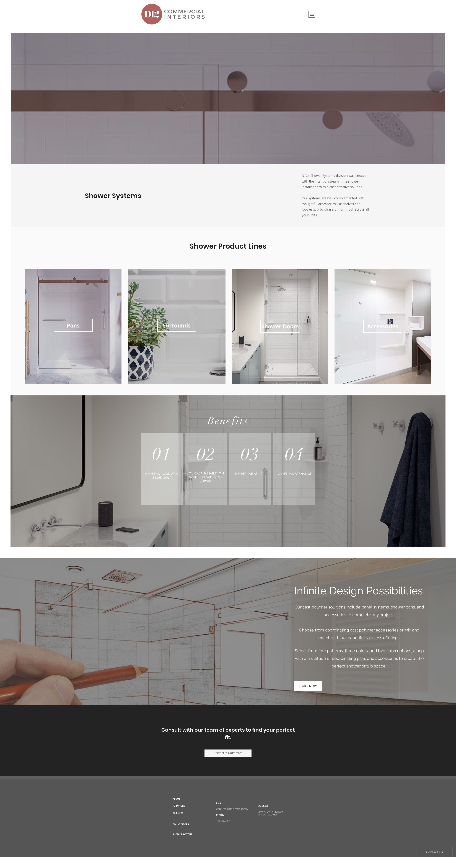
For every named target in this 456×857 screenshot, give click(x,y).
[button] (312, 14)
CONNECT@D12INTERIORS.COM (232, 809)
